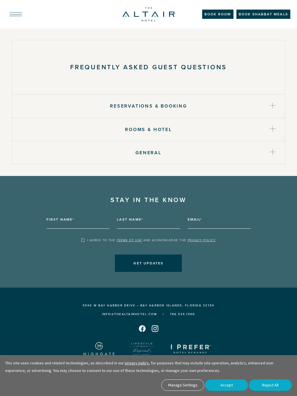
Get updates (148, 263)
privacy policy (137, 363)
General (148, 152)
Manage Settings (183, 385)
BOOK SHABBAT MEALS (263, 14)
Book (217, 14)
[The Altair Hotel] (148, 14)
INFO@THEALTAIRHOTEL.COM (129, 314)
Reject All (270, 385)
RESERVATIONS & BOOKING (148, 106)
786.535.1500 (182, 314)
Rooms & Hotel (148, 129)
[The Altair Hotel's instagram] (154, 328)
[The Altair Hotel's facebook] (142, 328)
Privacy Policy (202, 240)
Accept (226, 385)
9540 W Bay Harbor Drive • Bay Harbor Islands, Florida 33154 (149, 305)
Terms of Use (129, 240)
